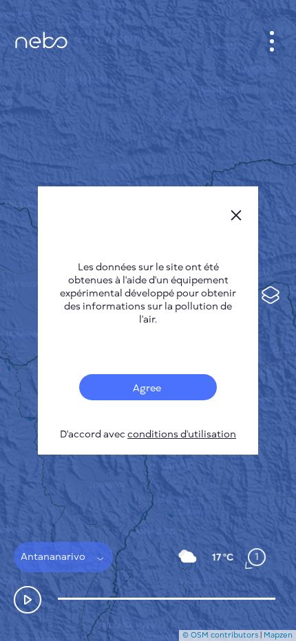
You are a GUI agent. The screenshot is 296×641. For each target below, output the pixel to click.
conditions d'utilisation (181, 434)
